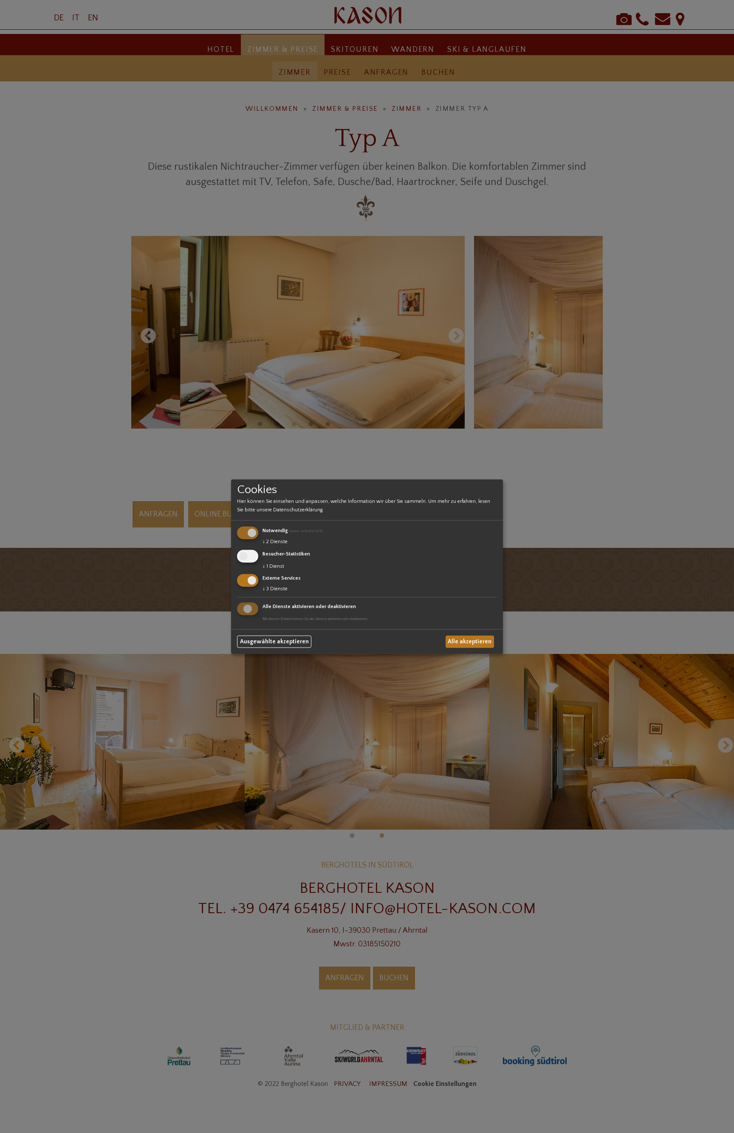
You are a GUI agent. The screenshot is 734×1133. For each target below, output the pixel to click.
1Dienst (273, 566)
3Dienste (275, 589)
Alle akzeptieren (469, 641)
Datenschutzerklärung (297, 510)
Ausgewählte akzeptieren (274, 641)
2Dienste (275, 541)
